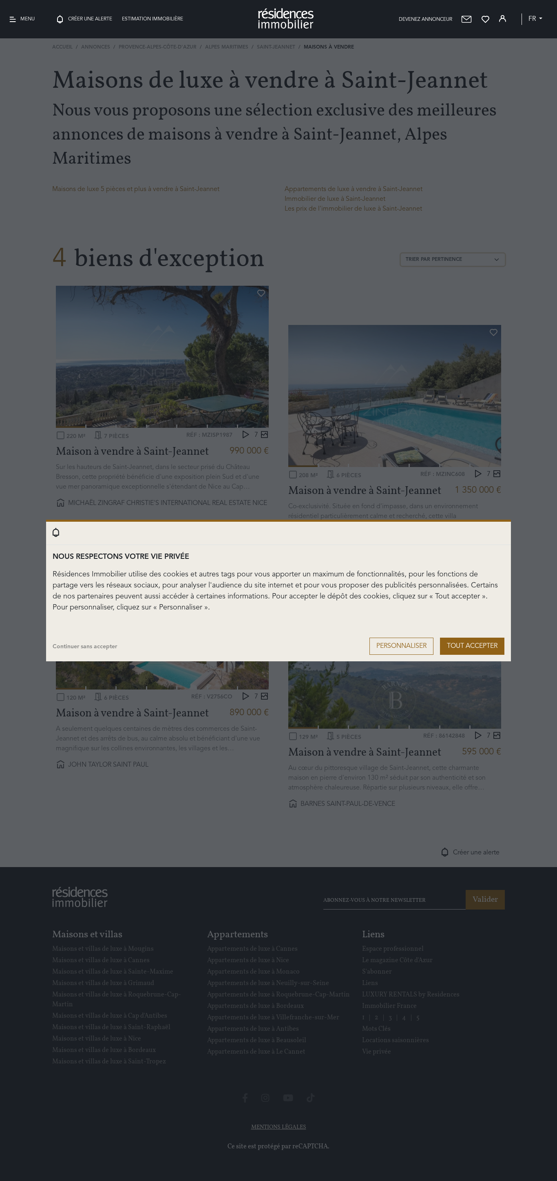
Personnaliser (401, 646)
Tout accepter (472, 646)
